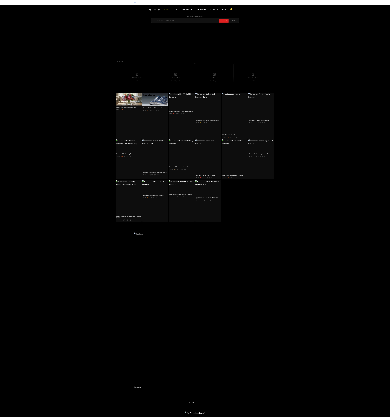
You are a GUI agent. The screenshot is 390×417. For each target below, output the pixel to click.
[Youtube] (154, 10)
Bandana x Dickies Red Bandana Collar (207, 120)
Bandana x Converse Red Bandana (232, 175)
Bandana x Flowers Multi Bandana (126, 107)
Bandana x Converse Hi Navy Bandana (180, 167)
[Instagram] (159, 10)
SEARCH (224, 20)
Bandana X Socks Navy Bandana (125, 154)
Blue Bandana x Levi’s (228, 135)
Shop (224, 9)
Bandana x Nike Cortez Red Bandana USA (155, 172)
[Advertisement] (195, 43)
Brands (213, 9)
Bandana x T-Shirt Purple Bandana (259, 120)
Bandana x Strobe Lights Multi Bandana (260, 154)
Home (166, 9)
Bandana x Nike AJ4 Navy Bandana (153, 108)
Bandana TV (187, 9)
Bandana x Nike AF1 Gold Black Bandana (181, 111)
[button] (217, 9)
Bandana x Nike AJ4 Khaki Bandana (153, 195)
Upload (175, 9)
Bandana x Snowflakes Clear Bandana (180, 194)
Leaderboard (201, 9)
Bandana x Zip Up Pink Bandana (205, 175)
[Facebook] (150, 10)
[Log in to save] (140, 94)
